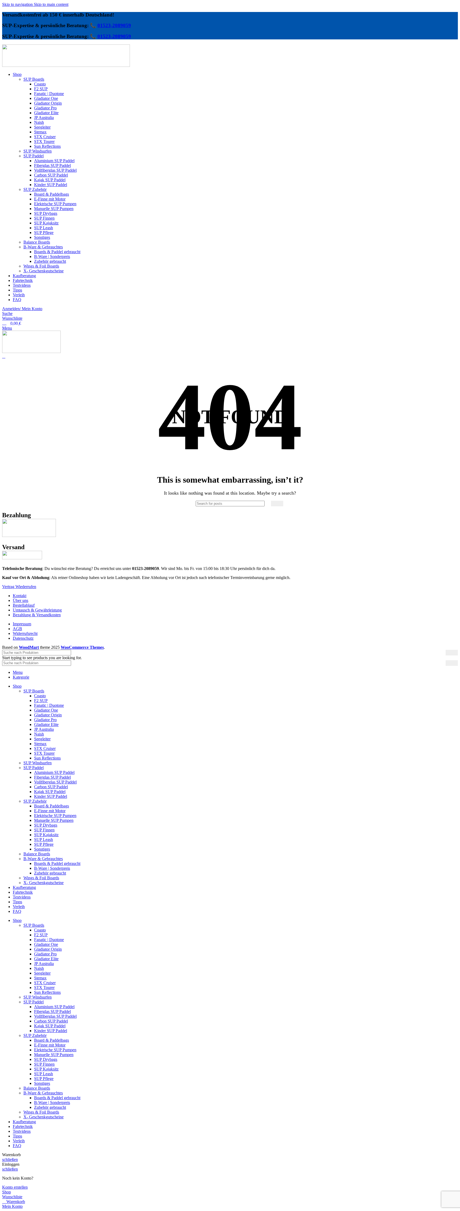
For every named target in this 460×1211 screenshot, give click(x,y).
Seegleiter (42, 127)
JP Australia (44, 117)
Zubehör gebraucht (50, 261)
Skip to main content (51, 4)
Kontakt (19, 595)
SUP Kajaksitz (46, 223)
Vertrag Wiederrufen (19, 586)
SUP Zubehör (35, 189)
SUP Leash (43, 227)
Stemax (40, 132)
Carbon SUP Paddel (51, 175)
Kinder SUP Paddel (50, 184)
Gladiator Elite (46, 112)
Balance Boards (36, 242)
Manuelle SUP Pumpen (53, 208)
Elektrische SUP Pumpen (55, 204)
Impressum (22, 624)
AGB (17, 628)
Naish (39, 122)
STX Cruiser (45, 136)
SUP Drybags (45, 213)
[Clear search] (267, 503)
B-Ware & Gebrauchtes (43, 247)
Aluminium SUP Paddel (54, 160)
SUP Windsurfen (37, 151)
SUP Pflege (44, 232)
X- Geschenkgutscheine (43, 271)
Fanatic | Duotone (49, 93)
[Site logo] (66, 65)
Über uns (20, 600)
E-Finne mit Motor (49, 199)
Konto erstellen (15, 1187)
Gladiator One (46, 98)
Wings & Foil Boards (41, 266)
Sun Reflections (47, 146)
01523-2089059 (114, 25)
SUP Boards (33, 79)
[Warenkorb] (3, 356)
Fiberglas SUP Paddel (52, 165)
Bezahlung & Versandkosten (37, 615)
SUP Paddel (33, 156)
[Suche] (277, 503)
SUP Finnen (44, 218)
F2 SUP (41, 89)
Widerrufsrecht (25, 633)
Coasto (40, 84)
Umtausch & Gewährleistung (37, 610)
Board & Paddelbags (51, 194)
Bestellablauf (24, 605)
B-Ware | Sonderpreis (52, 256)
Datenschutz (23, 638)
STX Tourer (44, 141)
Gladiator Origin (48, 103)
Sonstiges (42, 237)
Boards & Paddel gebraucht (57, 251)
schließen (10, 1159)
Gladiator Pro (45, 108)
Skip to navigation (18, 4)
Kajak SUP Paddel (49, 180)
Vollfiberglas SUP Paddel (55, 170)
